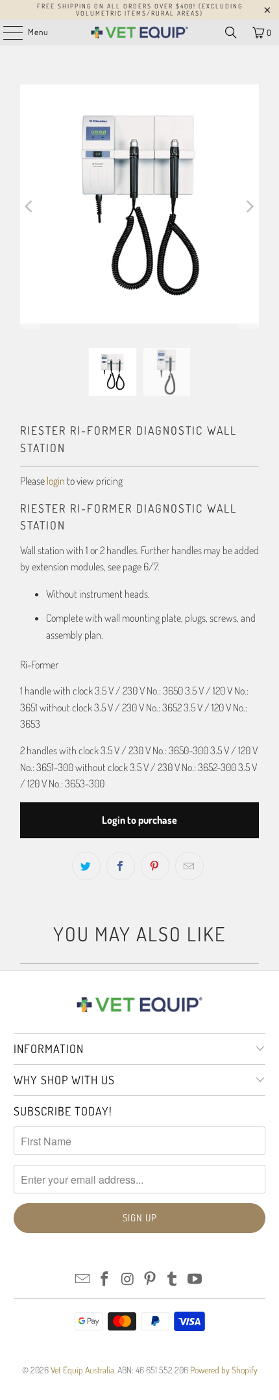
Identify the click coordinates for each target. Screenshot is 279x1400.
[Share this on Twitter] (86, 866)
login (56, 480)
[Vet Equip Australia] (140, 32)
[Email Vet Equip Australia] (82, 1279)
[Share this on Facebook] (120, 866)
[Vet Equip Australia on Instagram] (128, 1279)
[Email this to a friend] (189, 866)
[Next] (249, 206)
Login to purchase (139, 819)
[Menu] (6, 32)
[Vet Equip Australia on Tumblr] (172, 1279)
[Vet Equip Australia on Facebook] (105, 1279)
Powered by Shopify (224, 1369)
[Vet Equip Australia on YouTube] (195, 1279)
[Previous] (29, 206)
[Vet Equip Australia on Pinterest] (150, 1279)
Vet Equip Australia (82, 1369)
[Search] (231, 32)
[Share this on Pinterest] (155, 866)
